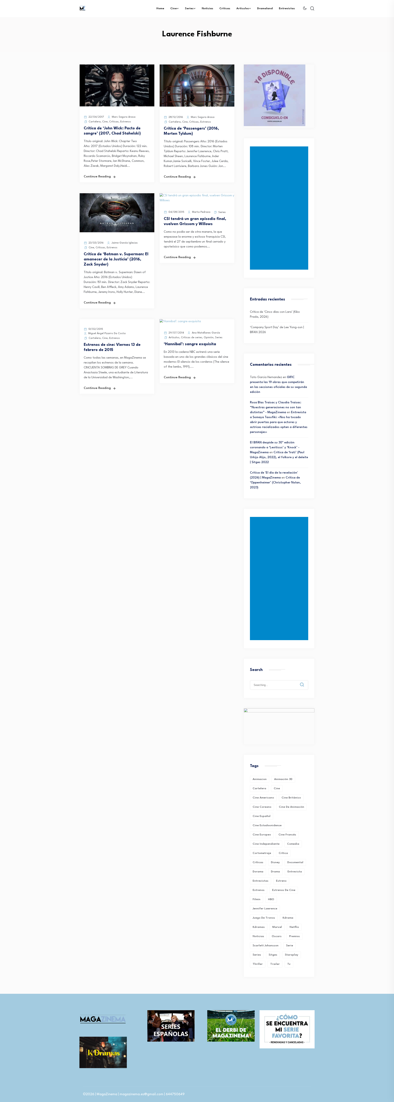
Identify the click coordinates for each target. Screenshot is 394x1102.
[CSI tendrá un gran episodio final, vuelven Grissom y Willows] (197, 200)
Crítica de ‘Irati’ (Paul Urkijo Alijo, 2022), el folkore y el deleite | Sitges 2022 (279, 457)
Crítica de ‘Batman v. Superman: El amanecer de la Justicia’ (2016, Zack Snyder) (116, 259)
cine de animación (291, 806)
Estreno (281, 880)
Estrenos (125, 121)
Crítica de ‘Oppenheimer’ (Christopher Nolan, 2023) (275, 482)
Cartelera (95, 121)
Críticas (224, 8)
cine (277, 788)
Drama (275, 871)
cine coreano (262, 806)
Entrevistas (287, 8)
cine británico (291, 797)
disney (275, 862)
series (257, 954)
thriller (258, 964)
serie (289, 945)
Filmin (256, 899)
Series (189, 8)
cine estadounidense (267, 825)
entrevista (294, 871)
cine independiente (266, 843)
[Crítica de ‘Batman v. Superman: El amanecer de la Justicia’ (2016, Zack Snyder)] (117, 231)
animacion (260, 779)
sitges (273, 954)
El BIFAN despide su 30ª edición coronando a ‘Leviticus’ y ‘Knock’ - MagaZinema (274, 447)
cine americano (263, 797)
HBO (271, 899)
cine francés (287, 834)
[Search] (305, 681)
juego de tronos (264, 917)
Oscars (277, 936)
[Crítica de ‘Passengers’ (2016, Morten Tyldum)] (197, 105)
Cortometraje (262, 853)
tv (289, 964)
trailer (275, 964)
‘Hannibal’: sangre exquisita (190, 344)
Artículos (242, 8)
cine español (261, 816)
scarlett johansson (265, 945)
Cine (173, 8)
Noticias (207, 8)
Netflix (294, 927)
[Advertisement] (280, 208)
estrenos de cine (283, 890)
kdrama (288, 917)
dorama (258, 871)
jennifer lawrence (265, 908)
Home (160, 8)
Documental (295, 862)
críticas (258, 862)
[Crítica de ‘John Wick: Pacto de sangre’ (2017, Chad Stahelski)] (117, 105)
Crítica (283, 853)
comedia (293, 843)
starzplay (291, 954)
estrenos (259, 890)
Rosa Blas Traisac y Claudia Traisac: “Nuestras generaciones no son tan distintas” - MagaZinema (275, 407)
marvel (277, 927)
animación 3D (283, 779)
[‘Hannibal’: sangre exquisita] (180, 321)
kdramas (259, 927)
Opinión (208, 337)
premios (294, 936)
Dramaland (265, 8)
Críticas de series (191, 337)
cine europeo (262, 834)
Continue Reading (97, 176)
